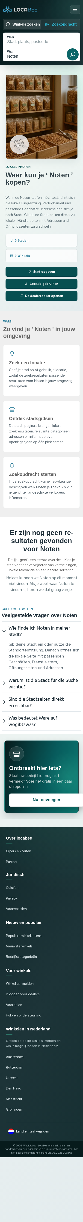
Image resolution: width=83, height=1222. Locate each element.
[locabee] (20, 10)
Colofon (12, 888)
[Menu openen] (75, 9)
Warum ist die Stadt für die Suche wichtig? (43, 683)
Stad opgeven (44, 271)
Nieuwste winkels (19, 946)
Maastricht (14, 1099)
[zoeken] (73, 54)
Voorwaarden (16, 909)
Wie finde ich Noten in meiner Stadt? (39, 631)
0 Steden (22, 240)
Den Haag (13, 1088)
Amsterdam (15, 1057)
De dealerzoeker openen (44, 296)
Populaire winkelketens (24, 936)
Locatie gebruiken (44, 284)
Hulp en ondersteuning (23, 1015)
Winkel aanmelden (20, 984)
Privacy (11, 898)
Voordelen (14, 1005)
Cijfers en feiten (18, 851)
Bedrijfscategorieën (21, 957)
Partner (12, 862)
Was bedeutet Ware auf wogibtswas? (33, 721)
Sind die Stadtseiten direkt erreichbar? (36, 702)
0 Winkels (22, 256)
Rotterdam (14, 1067)
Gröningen (14, 1109)
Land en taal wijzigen (32, 1131)
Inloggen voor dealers (23, 994)
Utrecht (12, 1078)
